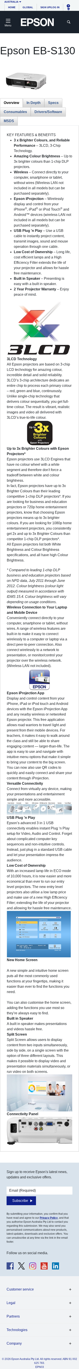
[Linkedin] (55, 1265)
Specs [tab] (53, 103)
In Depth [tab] (34, 103)
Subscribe (20, 1201)
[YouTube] (44, 1265)
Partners (13, 1316)
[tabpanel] (39, 638)
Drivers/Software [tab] (48, 112)
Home (11, 7)
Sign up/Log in (49, 7)
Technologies (17, 1330)
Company (14, 1343)
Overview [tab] (11, 103)
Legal (11, 1303)
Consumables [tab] (15, 112)
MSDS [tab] (9, 121)
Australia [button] (11, 1)
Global (28, 7)
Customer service (20, 1289)
